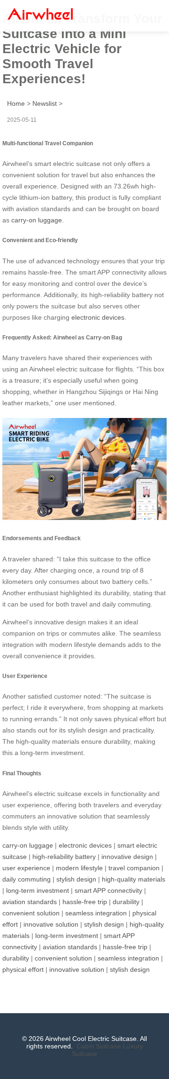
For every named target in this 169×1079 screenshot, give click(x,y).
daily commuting (26, 879)
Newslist (44, 103)
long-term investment (37, 890)
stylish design (76, 879)
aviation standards (29, 902)
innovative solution (50, 924)
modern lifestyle (79, 868)
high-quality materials (133, 879)
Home (16, 103)
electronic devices (97, 317)
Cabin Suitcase (99, 1046)
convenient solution (31, 913)
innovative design (127, 856)
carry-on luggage (36, 220)
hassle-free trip (84, 902)
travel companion (134, 868)
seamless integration (96, 913)
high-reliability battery (64, 856)
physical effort (23, 969)
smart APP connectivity (108, 890)
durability (126, 902)
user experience (26, 868)
